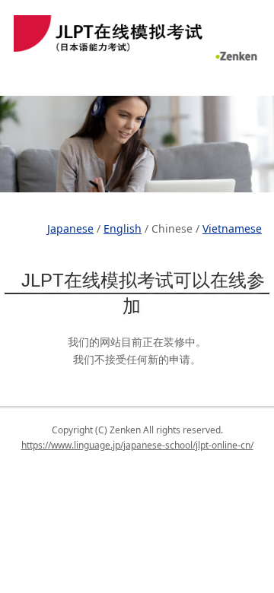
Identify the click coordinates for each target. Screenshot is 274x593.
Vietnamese (232, 228)
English (123, 228)
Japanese (70, 228)
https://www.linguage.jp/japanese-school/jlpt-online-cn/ (137, 445)
